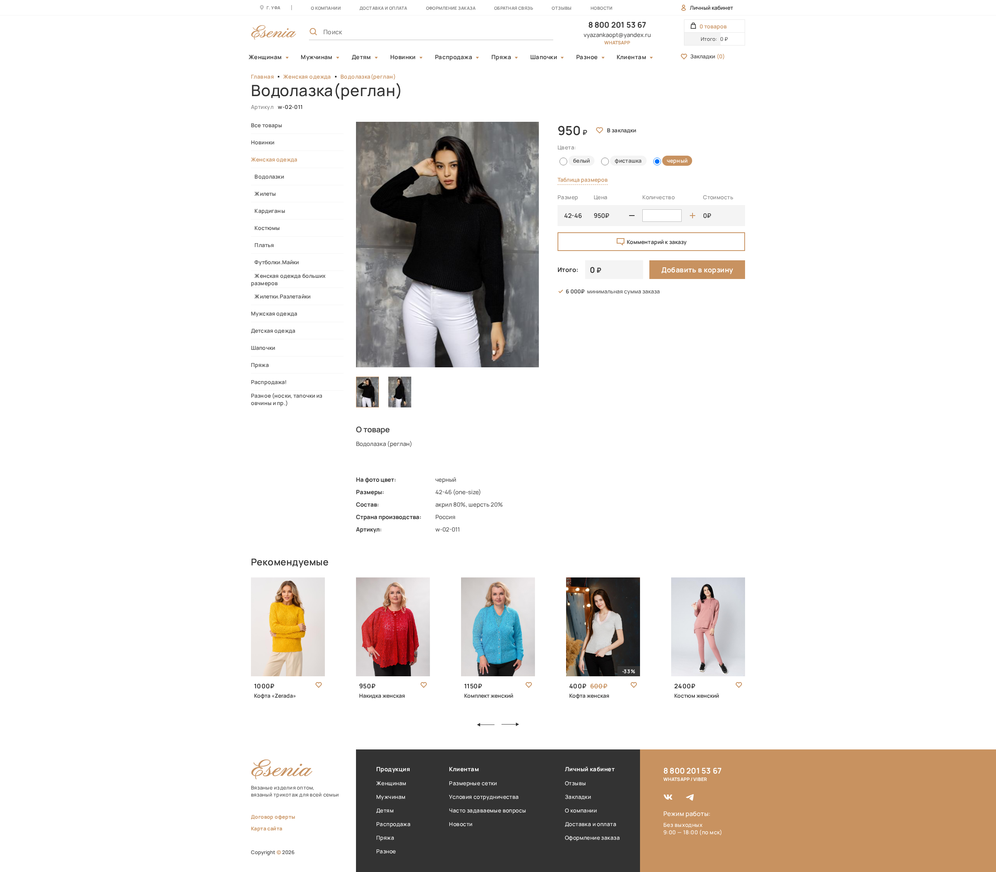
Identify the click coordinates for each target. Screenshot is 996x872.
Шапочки (543, 57)
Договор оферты (273, 816)
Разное (587, 57)
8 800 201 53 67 (617, 24)
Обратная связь (513, 8)
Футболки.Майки (275, 262)
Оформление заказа (450, 8)
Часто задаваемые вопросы (487, 810)
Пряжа (501, 57)
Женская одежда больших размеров (288, 279)
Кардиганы (268, 210)
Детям (361, 57)
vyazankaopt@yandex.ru (617, 35)
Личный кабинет (711, 7)
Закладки (707, 56)
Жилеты (263, 193)
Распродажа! (269, 382)
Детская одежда (273, 330)
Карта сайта (266, 828)
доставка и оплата (383, 8)
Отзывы (562, 8)
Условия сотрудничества (484, 796)
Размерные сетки (473, 783)
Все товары (266, 125)
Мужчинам (317, 57)
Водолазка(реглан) (368, 76)
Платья (262, 245)
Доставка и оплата (590, 824)
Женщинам (265, 57)
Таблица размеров (583, 179)
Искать (530, 32)
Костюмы (265, 228)
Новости (602, 8)
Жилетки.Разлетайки (280, 296)
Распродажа (454, 57)
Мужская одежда (274, 313)
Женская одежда (307, 76)
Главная (262, 76)
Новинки (403, 57)
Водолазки (267, 176)
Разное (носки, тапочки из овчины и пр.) (287, 399)
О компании (326, 8)
